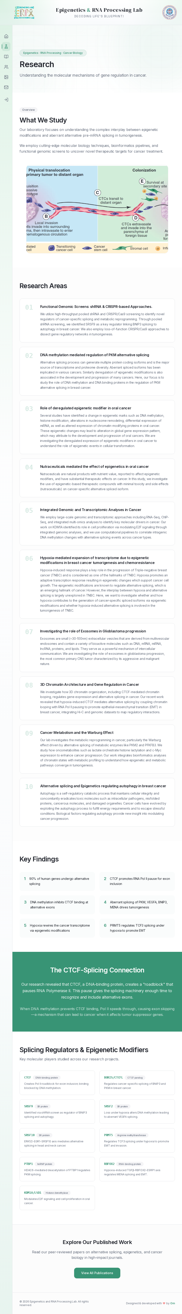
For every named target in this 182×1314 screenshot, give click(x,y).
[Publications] (6, 56)
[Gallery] (6, 77)
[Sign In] (6, 99)
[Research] (6, 46)
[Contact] (6, 87)
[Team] (6, 66)
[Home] (6, 36)
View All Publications (97, 1273)
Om (172, 1303)
